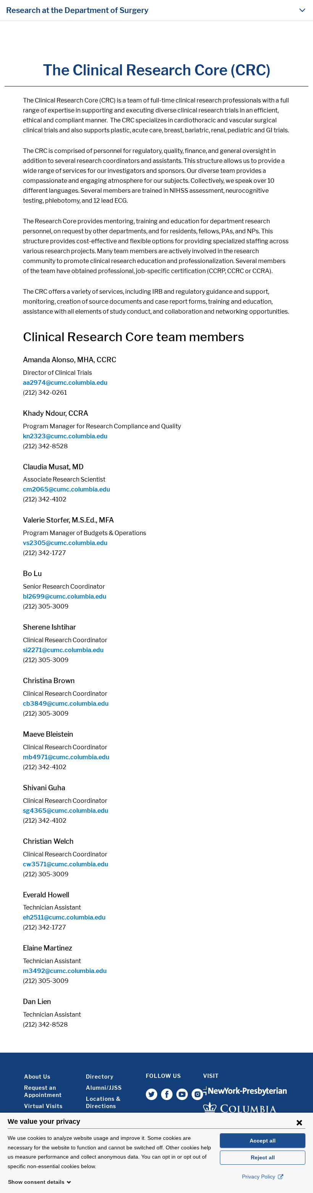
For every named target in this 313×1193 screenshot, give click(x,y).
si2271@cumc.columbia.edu (63, 650)
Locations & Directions (103, 1102)
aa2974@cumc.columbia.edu (65, 382)
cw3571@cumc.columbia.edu (65, 864)
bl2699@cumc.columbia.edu (64, 596)
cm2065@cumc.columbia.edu (66, 489)
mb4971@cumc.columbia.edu (66, 757)
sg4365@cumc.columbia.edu (65, 810)
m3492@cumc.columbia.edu (64, 971)
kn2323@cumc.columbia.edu (65, 436)
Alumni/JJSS (104, 1087)
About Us (37, 1076)
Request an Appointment (43, 1091)
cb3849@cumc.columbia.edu (65, 703)
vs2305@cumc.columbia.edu (65, 543)
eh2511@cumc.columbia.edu (64, 917)
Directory (100, 1076)
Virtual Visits (43, 1106)
